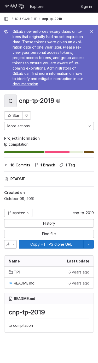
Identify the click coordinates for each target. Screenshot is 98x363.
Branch (48, 165)
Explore (37, 6)
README (17, 179)
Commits (20, 165)
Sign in (86, 6)
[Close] (92, 31)
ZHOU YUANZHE (24, 19)
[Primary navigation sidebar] (6, 19)
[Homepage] (14, 6)
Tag (70, 165)
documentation (25, 84)
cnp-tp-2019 (83, 213)
